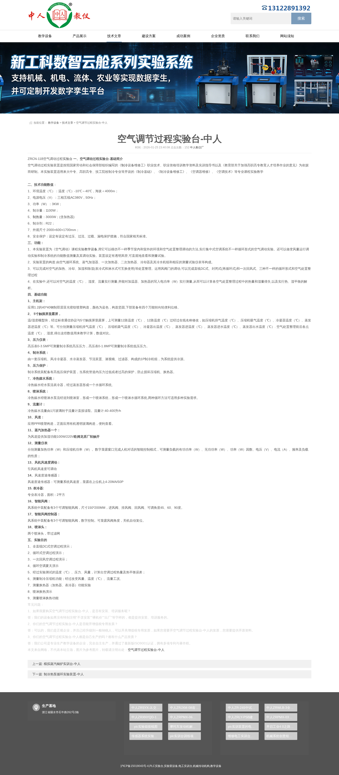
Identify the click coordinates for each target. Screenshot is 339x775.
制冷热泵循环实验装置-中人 (63, 674)
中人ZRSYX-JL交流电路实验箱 (146, 707)
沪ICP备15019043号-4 (134, 766)
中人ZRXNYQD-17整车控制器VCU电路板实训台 (146, 717)
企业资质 (218, 36)
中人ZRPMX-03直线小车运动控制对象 (281, 717)
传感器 (52, 475)
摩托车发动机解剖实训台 (185, 726)
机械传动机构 (201, 766)
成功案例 (183, 36)
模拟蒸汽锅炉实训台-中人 (61, 664)
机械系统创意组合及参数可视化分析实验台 (281, 736)
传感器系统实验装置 (146, 736)
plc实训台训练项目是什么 (185, 736)
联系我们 (252, 36)
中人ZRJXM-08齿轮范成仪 (185, 707)
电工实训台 (185, 766)
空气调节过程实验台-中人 (146, 650)
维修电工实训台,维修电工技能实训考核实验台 (243, 736)
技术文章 (114, 36)
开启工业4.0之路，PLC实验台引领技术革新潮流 (281, 726)
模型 (41, 320)
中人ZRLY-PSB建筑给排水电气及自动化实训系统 (243, 717)
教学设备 (45, 36)
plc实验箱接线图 (146, 726)
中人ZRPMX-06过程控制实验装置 (185, 717)
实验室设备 (171, 766)
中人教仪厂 (197, 147)
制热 (36, 217)
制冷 (124, 165)
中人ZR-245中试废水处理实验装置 (243, 707)
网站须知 (287, 36)
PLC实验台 (156, 766)
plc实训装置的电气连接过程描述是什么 (243, 726)
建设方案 (149, 36)
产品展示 (79, 36)
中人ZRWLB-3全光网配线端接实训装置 (281, 707)
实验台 (67, 159)
